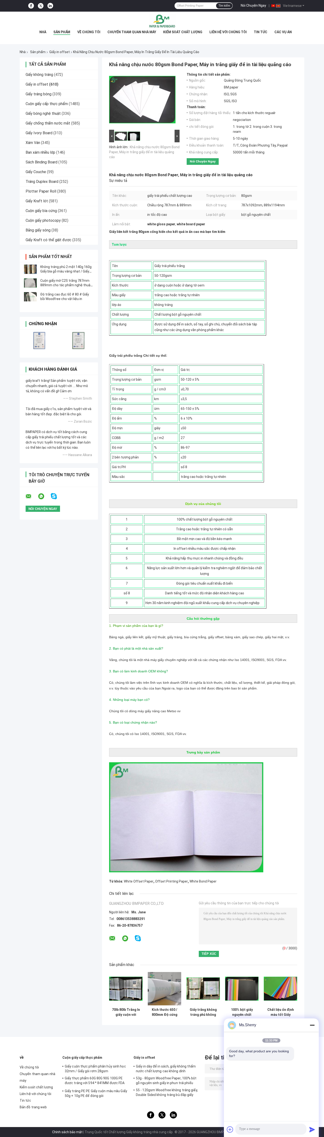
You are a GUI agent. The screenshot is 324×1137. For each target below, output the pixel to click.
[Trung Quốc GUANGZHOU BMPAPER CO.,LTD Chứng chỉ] (39, 340)
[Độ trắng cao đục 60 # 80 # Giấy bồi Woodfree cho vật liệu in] (30, 296)
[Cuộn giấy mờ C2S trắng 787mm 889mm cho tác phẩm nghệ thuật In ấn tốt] (30, 283)
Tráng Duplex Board (42, 181)
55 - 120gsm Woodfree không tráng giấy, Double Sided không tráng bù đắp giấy (167, 1092)
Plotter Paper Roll (41, 191)
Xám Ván (33, 142)
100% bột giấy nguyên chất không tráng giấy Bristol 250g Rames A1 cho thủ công (242, 1012)
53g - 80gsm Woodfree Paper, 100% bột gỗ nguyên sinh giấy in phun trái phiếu (166, 1080)
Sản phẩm (61, 32)
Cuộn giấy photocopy (43, 220)
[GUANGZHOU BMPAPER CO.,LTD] (162, 21)
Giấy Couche (36, 172)
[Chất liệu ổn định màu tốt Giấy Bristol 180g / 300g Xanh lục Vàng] (280, 988)
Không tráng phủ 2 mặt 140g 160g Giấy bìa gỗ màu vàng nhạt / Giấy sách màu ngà (66, 271)
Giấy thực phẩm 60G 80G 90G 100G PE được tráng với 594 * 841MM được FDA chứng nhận (95, 1081)
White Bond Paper (203, 881)
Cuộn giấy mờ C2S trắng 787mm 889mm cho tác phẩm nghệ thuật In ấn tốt (66, 285)
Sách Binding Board (41, 162)
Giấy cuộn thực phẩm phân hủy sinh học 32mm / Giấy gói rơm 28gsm (95, 1068)
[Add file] (230, 1129)
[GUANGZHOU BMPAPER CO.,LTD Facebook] (31, 6)
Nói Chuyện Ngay (253, 5)
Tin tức (260, 32)
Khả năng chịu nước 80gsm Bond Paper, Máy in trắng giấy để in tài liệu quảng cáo (144, 152)
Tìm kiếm (224, 5)
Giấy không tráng (39, 74)
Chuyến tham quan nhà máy (131, 32)
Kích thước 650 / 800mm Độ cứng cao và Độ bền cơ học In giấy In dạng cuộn (164, 1012)
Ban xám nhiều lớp (40, 152)
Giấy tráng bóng (38, 94)
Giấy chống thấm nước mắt (48, 123)
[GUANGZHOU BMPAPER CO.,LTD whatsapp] (44, 496)
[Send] (312, 1129)
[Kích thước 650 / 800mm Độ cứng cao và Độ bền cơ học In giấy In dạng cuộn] (164, 988)
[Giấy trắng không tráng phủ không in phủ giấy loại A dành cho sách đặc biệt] (203, 988)
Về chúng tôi (88, 32)
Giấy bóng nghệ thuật (43, 113)
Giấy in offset (59, 52)
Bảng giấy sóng (38, 230)
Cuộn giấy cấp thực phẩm (47, 104)
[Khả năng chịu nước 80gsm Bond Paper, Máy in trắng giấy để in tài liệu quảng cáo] (142, 100)
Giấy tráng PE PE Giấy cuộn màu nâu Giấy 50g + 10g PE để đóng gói (96, 1093)
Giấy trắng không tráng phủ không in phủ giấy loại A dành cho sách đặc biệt (203, 1012)
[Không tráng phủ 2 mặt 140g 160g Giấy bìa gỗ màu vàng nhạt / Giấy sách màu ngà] (30, 269)
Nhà (42, 32)
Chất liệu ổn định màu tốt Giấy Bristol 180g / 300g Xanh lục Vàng (280, 1012)
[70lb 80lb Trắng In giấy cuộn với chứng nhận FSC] (126, 988)
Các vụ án (283, 32)
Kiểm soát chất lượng (182, 32)
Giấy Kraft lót (37, 201)
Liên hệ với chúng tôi (228, 32)
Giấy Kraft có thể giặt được (48, 240)
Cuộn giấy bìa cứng (41, 210)
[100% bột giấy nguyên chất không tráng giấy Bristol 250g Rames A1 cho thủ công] (242, 988)
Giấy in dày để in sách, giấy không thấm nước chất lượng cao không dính (166, 1068)
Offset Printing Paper (171, 881)
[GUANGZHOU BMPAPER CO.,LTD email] (31, 496)
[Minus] (312, 1025)
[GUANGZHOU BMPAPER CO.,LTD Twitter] (40, 6)
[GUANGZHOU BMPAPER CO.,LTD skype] (57, 496)
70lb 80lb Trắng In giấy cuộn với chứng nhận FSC (126, 1012)
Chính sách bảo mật (67, 1132)
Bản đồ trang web (33, 1107)
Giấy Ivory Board (39, 133)
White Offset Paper (138, 881)
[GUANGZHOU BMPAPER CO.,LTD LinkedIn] (50, 6)
